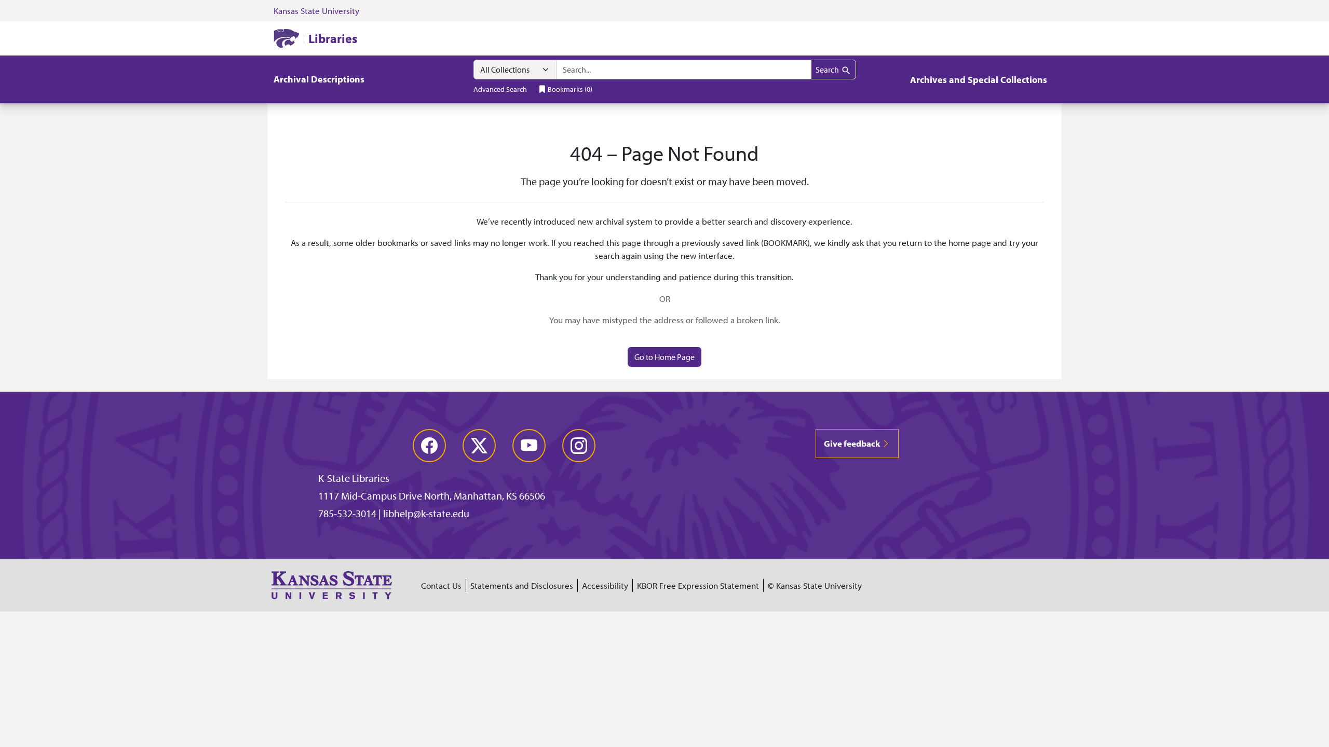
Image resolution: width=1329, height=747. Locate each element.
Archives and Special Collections (978, 80)
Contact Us (441, 585)
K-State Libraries (353, 478)
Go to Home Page (664, 357)
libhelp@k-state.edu (426, 513)
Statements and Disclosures (521, 585)
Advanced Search (500, 89)
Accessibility (605, 585)
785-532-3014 (347, 513)
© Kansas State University (815, 585)
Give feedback (853, 443)
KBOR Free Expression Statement (698, 585)
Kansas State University (316, 10)
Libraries (332, 38)
